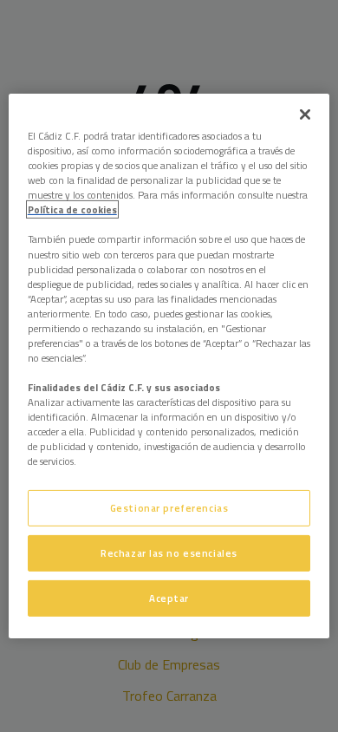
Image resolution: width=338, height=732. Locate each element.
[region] (169, 366)
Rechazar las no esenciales (169, 553)
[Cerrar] (305, 114)
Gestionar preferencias (169, 507)
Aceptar (169, 598)
